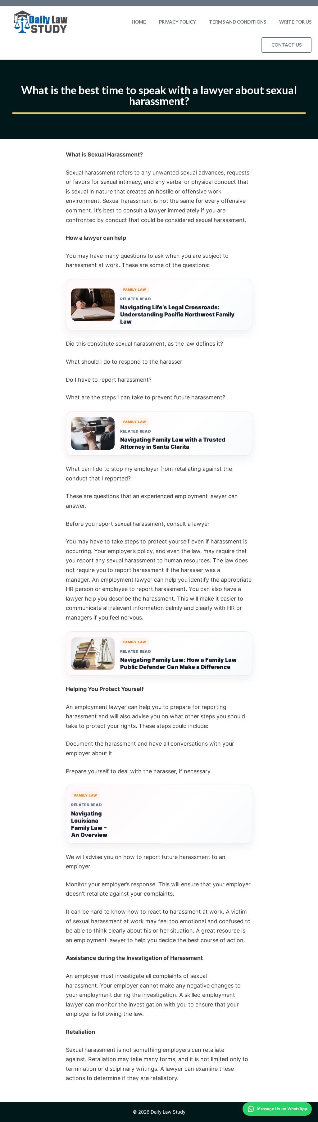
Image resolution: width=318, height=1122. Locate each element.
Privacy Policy (177, 22)
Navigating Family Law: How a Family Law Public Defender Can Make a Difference (178, 663)
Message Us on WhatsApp (282, 1108)
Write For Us (295, 22)
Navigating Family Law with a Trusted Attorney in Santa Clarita (172, 443)
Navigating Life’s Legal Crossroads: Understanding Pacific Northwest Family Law (177, 314)
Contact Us (286, 45)
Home (139, 22)
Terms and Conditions (237, 22)
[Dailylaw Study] (40, 21)
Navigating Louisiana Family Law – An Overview (89, 824)
